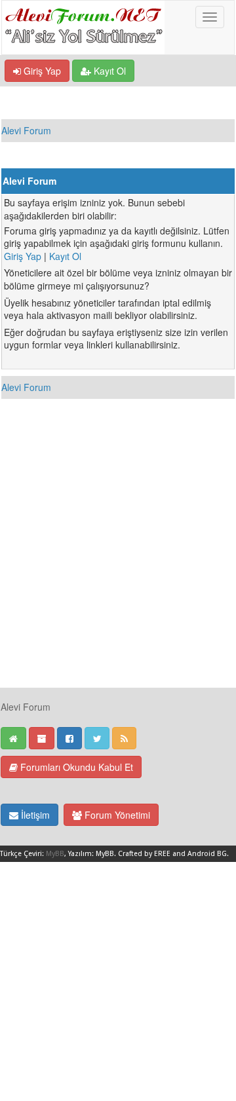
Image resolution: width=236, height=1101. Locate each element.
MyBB (55, 853)
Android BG (207, 853)
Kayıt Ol (108, 70)
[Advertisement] (118, 569)
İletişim (34, 814)
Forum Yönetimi (116, 814)
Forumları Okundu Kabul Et (75, 767)
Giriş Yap (41, 70)
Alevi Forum (26, 130)
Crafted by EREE (144, 853)
